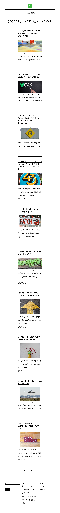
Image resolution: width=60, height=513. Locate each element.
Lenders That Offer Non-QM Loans (28, 489)
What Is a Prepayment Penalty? (27, 499)
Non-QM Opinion (43, 488)
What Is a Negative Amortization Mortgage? (30, 496)
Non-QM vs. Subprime (26, 492)
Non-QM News (24, 152)
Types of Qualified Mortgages (27, 493)
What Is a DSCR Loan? (26, 495)
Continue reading (32, 60)
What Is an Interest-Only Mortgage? (28, 500)
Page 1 (25, 470)
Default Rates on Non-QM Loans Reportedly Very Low (29, 426)
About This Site (25, 485)
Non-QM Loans (30, 12)
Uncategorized (42, 489)
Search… (6, 483)
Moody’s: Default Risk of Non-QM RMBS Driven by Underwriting (29, 33)
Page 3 (34, 470)
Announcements (42, 485)
